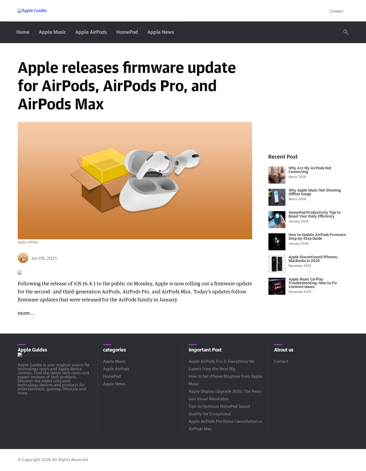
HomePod (127, 32)
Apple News (160, 32)
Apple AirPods (91, 32)
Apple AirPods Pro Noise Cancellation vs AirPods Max (226, 425)
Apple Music (52, 32)
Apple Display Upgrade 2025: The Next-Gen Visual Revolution (225, 395)
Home (22, 32)
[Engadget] (32, 11)
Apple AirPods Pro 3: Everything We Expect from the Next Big (222, 365)
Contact (336, 11)
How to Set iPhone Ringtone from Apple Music (225, 380)
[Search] (346, 32)
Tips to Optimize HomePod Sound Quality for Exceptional (219, 410)
